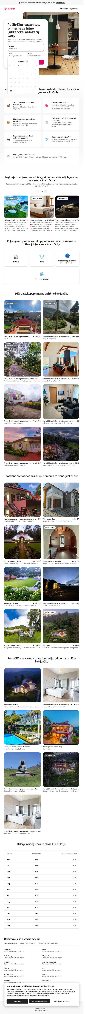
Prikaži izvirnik (60, 3)
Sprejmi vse (17, 1001)
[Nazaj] (38, 191)
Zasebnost (38, 1010)
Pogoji (46, 1010)
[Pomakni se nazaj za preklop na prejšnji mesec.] (11, 61)
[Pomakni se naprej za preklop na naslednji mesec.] (35, 61)
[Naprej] (45, 191)
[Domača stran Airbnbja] (9, 8)
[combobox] (26, 48)
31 (11, 91)
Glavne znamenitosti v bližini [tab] (48, 943)
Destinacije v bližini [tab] (10, 943)
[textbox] (16, 55)
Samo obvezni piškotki (39, 1001)
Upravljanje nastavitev (61, 1001)
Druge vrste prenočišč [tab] (27, 943)
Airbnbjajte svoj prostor (69, 9)
